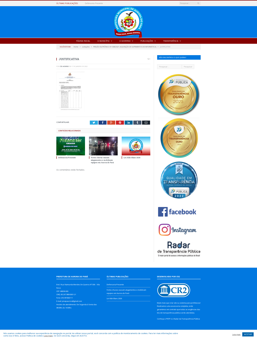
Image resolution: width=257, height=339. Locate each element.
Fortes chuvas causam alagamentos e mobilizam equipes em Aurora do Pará (115, 3)
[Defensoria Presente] (70, 146)
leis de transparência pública (169, 313)
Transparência (170, 41)
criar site (173, 303)
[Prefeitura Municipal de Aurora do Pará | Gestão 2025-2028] (128, 21)
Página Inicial (83, 41)
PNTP (168, 319)
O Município (103, 41)
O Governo (125, 41)
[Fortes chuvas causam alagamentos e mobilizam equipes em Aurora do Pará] (103, 146)
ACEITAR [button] (248, 334)
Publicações (146, 41)
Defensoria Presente (67, 157)
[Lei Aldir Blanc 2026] (136, 146)
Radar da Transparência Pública (187, 319)
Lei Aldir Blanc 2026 (132, 157)
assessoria (175, 306)
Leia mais (48, 335)
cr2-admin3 (64, 66)
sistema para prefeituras (190, 303)
